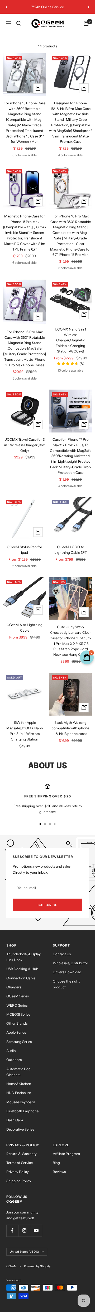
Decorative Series (20, 1129)
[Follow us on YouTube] (36, 1231)
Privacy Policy (17, 1172)
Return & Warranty (21, 1154)
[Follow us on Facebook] (12, 1231)
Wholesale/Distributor (70, 963)
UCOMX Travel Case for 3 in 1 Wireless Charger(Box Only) (24, 445)
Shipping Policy (18, 1181)
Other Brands (16, 1023)
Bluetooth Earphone (22, 1111)
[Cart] (86, 23)
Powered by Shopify (37, 1266)
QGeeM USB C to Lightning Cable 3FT (70, 550)
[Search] (18, 23)
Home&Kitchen (18, 1084)
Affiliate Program (66, 1154)
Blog (56, 1163)
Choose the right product (66, 984)
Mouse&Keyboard (20, 1102)
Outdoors (14, 1059)
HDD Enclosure (18, 1093)
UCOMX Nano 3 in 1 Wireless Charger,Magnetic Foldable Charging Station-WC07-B (70, 340)
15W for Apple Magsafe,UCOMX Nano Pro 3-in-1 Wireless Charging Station (24, 730)
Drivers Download (67, 972)
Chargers (13, 987)
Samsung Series (19, 1041)
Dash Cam (14, 1120)
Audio (11, 1050)
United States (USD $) (24, 1251)
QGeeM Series (17, 996)
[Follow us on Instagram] (24, 1231)
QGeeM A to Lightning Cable (24, 627)
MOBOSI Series (18, 1014)
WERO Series (16, 1005)
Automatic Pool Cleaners (18, 1072)
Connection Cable (20, 978)
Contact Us (62, 954)
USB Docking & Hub (22, 969)
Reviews (59, 1172)
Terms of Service (19, 1163)
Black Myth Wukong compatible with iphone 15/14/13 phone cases (70, 728)
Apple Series (16, 1032)
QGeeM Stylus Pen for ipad (24, 550)
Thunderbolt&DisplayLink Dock (23, 957)
